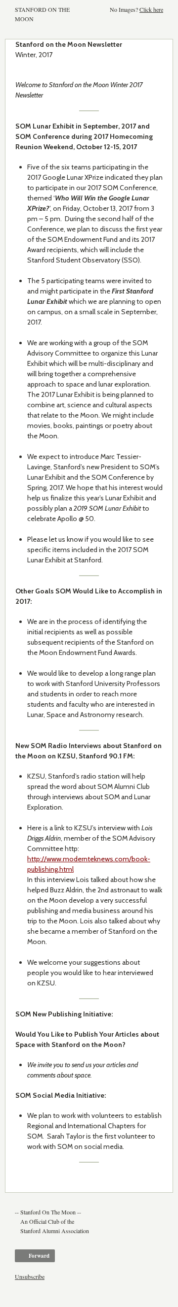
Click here (151, 9)
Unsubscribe (29, 1276)
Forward (39, 1256)
